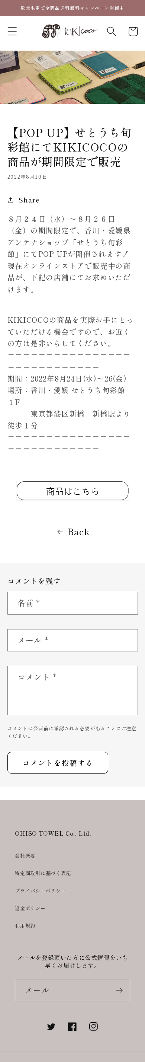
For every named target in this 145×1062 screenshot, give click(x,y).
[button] (12, 31)
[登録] (119, 990)
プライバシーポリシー (40, 890)
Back (78, 531)
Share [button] (28, 199)
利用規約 (25, 925)
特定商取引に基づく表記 (43, 873)
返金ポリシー (30, 908)
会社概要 (25, 855)
